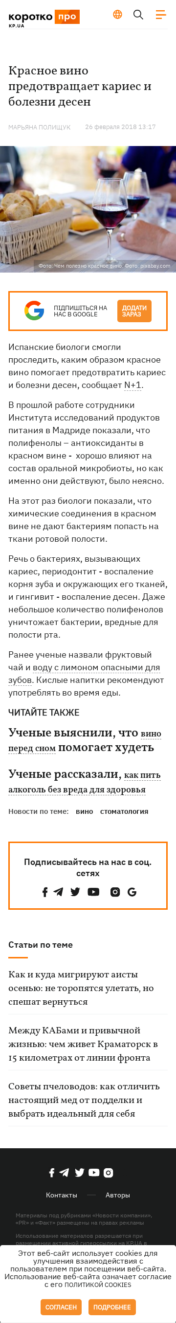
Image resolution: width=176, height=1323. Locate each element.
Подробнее (112, 1307)
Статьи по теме (40, 944)
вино (84, 811)
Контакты (61, 1195)
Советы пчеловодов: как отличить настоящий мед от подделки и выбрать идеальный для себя (84, 1100)
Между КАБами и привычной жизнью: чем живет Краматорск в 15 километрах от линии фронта (83, 1044)
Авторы (118, 1195)
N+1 (132, 384)
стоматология (124, 811)
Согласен (61, 1307)
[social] (45, 892)
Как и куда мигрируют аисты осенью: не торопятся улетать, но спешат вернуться (81, 988)
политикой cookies (98, 1285)
